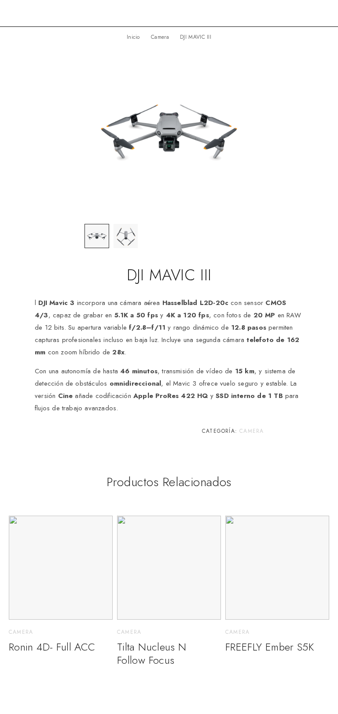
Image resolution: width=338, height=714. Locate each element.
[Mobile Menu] (321, 13)
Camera (160, 37)
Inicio (133, 37)
